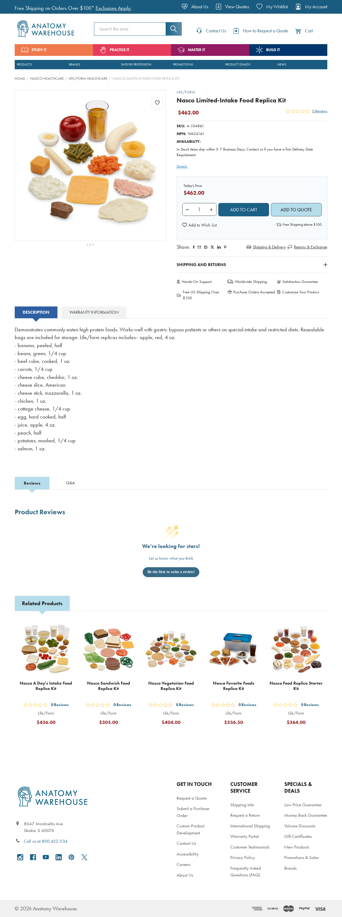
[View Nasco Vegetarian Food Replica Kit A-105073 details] (171, 649)
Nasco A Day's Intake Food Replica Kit (46, 686)
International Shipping (250, 825)
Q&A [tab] (70, 482)
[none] (90, 165)
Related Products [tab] (42, 603)
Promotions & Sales (301, 857)
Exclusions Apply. (113, 8)
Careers (184, 864)
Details (182, 166)
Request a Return (245, 815)
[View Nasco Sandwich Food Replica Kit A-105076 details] (108, 649)
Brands (290, 868)
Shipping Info (242, 804)
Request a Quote (192, 798)
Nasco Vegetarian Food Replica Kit (171, 686)
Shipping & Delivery (269, 247)
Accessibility (188, 854)
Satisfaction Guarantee (300, 281)
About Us (185, 875)
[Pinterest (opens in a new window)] (225, 247)
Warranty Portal (244, 836)
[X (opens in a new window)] (84, 857)
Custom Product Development (190, 829)
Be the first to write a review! (171, 572)
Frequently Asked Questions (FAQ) (245, 871)
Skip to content (16, 6)
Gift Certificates (298, 836)
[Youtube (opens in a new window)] (45, 857)
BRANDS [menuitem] (74, 64)
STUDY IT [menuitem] (39, 50)
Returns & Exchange (310, 247)
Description (36, 312)
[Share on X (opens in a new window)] (212, 247)
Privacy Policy (242, 857)
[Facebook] (194, 247)
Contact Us (186, 843)
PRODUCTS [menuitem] (24, 64)
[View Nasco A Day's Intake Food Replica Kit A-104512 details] (46, 649)
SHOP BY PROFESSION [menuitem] (136, 64)
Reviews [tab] (32, 483)
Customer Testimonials (250, 847)
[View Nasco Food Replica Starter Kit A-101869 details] (296, 649)
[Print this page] (205, 247)
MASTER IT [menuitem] (196, 50)
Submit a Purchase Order (193, 812)
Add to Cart (49, 735)
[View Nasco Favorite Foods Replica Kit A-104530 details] (233, 649)
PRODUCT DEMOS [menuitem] (237, 64)
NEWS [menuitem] (281, 64)
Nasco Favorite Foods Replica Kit (233, 686)
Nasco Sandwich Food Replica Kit (108, 686)
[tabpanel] (171, 393)
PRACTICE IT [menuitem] (119, 50)
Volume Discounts (299, 825)
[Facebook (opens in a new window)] (33, 857)
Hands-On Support (197, 281)
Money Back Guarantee (305, 815)
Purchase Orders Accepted (254, 292)
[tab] (36, 312)
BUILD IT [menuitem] (273, 50)
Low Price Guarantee (302, 804)
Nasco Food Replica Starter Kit (296, 686)
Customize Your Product (300, 292)
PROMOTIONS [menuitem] (183, 64)
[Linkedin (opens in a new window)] (219, 247)
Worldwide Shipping (251, 281)
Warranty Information (94, 312)
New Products (296, 847)
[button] (199, 225)
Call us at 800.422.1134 (46, 841)
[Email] (199, 247)
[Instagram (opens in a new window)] (20, 857)
